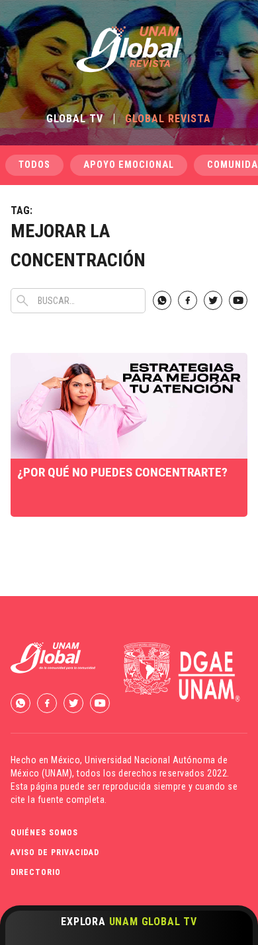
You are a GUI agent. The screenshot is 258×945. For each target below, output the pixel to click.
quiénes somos (44, 832)
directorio (36, 872)
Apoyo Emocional (128, 164)
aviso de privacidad (55, 852)
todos (34, 164)
